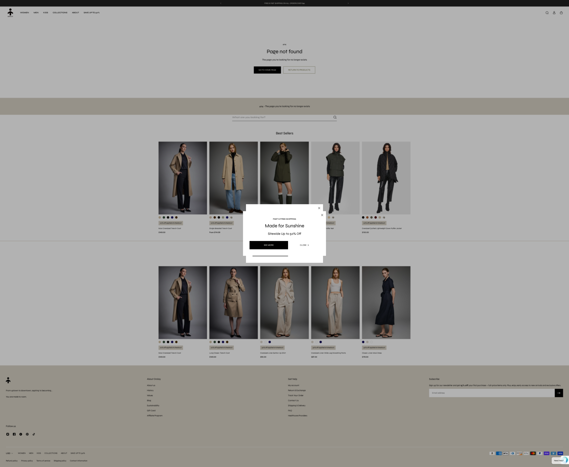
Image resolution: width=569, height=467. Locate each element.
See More (269, 245)
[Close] (319, 208)
